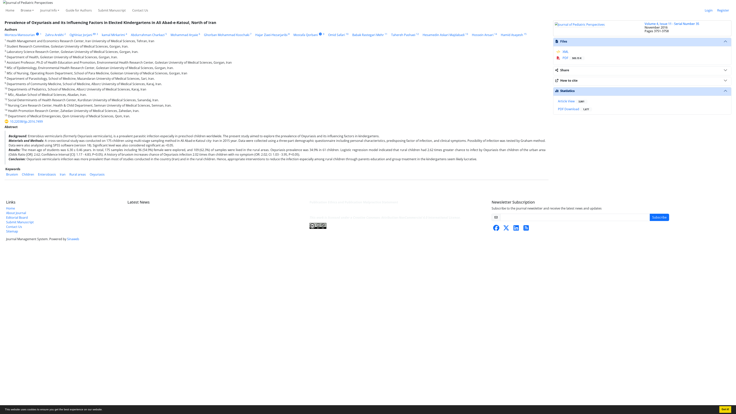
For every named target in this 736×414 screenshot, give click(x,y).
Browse (26, 10)
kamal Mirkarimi (113, 35)
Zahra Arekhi (54, 35)
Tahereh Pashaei (403, 35)
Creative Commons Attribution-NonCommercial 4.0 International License (406, 217)
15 (525, 34)
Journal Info (48, 10)
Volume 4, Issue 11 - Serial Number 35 (672, 24)
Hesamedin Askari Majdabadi (444, 35)
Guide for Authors (79, 10)
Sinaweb (73, 239)
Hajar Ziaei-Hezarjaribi (271, 35)
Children (28, 174)
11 (386, 34)
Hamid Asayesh (512, 35)
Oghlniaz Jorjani (81, 35)
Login (709, 10)
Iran (63, 174)
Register (723, 10)
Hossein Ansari (483, 35)
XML (565, 52)
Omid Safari (336, 35)
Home (10, 10)
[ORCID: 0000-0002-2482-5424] (37, 34)
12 (417, 34)
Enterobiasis (47, 174)
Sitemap (12, 231)
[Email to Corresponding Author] (94, 34)
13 (466, 34)
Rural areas (77, 174)
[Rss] (526, 229)
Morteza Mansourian (20, 35)
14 (495, 34)
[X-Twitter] (506, 229)
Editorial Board (17, 217)
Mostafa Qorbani (305, 35)
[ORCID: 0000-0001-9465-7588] (320, 34)
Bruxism (12, 174)
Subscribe (659, 217)
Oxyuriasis (97, 174)
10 (347, 34)
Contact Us (140, 10)
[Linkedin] (516, 229)
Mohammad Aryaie (184, 35)
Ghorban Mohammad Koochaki (226, 35)
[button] (103, 410)
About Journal (16, 213)
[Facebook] (496, 229)
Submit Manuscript (112, 10)
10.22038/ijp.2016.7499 (26, 121)
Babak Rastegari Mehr (368, 35)
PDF (572, 58)
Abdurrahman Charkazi (148, 35)
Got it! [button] (725, 409)
